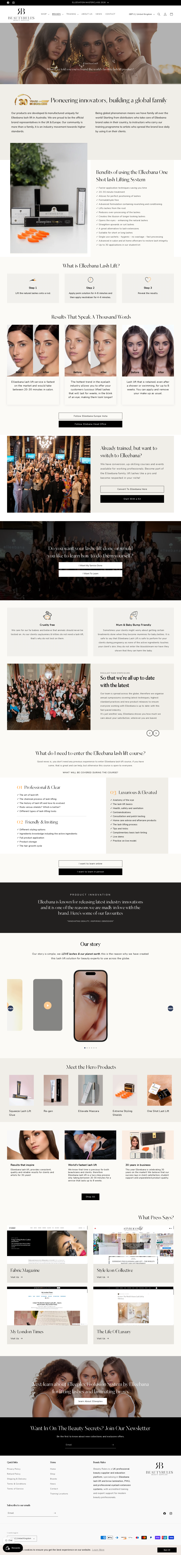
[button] (44, 14)
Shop (52, 1474)
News (53, 1483)
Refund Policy (14, 1474)
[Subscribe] (113, 1444)
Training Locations (59, 1493)
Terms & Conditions (16, 1483)
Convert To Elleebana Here (132, 489)
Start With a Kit (132, 499)
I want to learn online (90, 863)
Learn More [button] (98, 1550)
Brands (53, 1479)
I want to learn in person (90, 871)
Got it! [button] (167, 1550)
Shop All (90, 1196)
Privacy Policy (13, 1469)
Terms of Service (15, 1488)
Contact (54, 1488)
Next (156, 733)
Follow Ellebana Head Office (90, 424)
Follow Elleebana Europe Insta (90, 416)
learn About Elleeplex (90, 1401)
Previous (150, 733)
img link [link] (33, 279)
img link (13, 1076)
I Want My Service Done (90, 565)
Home (53, 1469)
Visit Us (15, 1277)
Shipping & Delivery (16, 1479)
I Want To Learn (90, 573)
